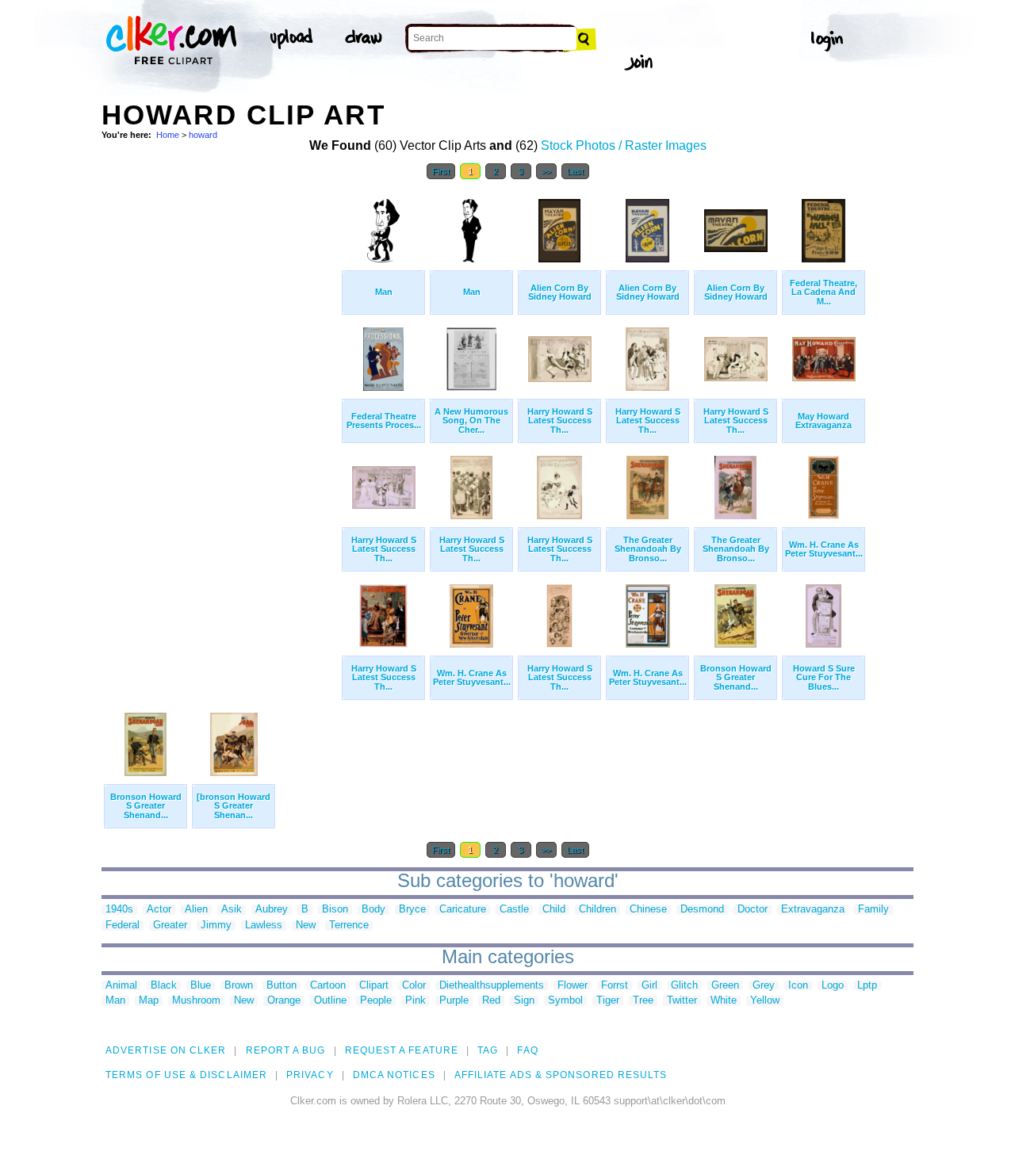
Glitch (684, 986)
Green (725, 986)
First (441, 171)
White (723, 1001)
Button (281, 986)
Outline (330, 1001)
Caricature (462, 910)
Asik (231, 910)
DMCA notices (394, 1075)
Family (873, 910)
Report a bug (286, 1050)
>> (546, 171)
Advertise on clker (165, 1050)
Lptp (867, 986)
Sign (524, 1001)
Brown (238, 986)
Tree (643, 1001)
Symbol (565, 1001)
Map (149, 1001)
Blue (200, 986)
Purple (454, 1001)
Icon (798, 986)
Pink (415, 1001)
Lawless (263, 925)
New (306, 925)
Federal (122, 925)
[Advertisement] (220, 426)
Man (115, 1001)
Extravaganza (813, 910)
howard (203, 135)
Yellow (764, 1001)
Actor (159, 910)
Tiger (607, 1001)
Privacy (310, 1075)
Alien (196, 910)
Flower (572, 986)
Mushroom (196, 1001)
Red (491, 1001)
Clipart (374, 986)
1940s (119, 910)
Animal (121, 986)
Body (373, 910)
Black (164, 986)
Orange (284, 1001)
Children (597, 910)
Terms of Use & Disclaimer (186, 1075)
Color (414, 986)
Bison (335, 910)
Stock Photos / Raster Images (624, 145)
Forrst (614, 986)
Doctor (752, 910)
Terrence (349, 925)
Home (167, 135)
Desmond (702, 910)
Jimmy (216, 925)
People (376, 1001)
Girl (649, 986)
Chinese (648, 910)
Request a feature (401, 1050)
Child (553, 910)
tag (487, 1050)
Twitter (682, 1001)
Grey (764, 986)
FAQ (527, 1050)
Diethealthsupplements (491, 986)
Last (575, 171)
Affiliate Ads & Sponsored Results (561, 1075)
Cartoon (328, 986)
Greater (170, 925)
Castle (514, 910)
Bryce (412, 910)
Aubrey (271, 910)
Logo (833, 986)
